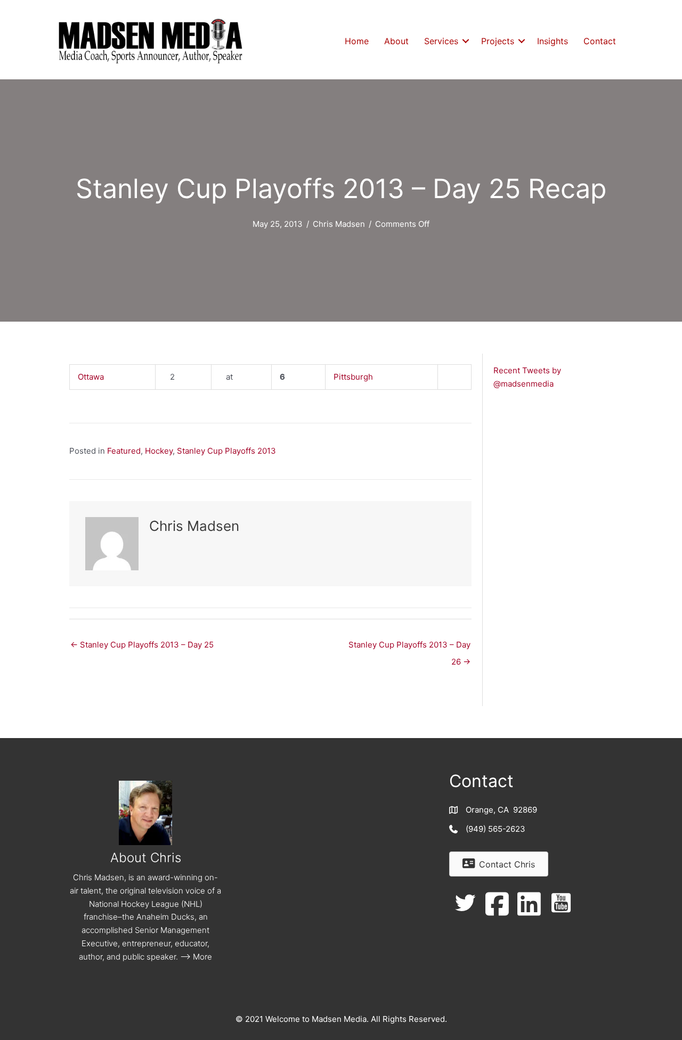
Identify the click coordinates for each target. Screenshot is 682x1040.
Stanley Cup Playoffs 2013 (226, 451)
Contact (599, 41)
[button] (465, 41)
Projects (497, 41)
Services (441, 41)
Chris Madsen (339, 224)
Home (357, 41)
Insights (552, 41)
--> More (196, 957)
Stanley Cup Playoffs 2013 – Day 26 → (409, 647)
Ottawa (91, 377)
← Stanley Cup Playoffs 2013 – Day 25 (142, 645)
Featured (124, 451)
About (396, 41)
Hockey (159, 451)
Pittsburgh (353, 377)
